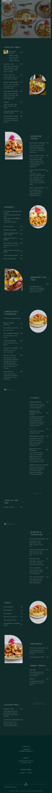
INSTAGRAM (22, 772)
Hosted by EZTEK (39, 790)
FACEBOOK (30, 772)
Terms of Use (13, 787)
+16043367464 (26, 749)
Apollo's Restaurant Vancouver (19, 790)
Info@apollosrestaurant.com (27, 751)
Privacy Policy (7, 787)
